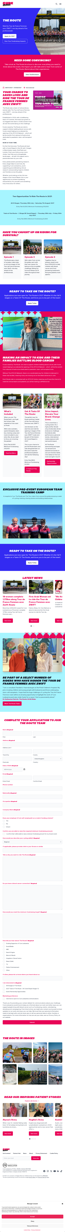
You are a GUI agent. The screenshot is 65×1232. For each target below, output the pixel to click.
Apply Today (32, 303)
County (35, 755)
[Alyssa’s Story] (15, 1110)
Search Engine (10, 952)
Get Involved (6, 1153)
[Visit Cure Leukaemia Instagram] (48, 1171)
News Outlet (10, 961)
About (31, 1153)
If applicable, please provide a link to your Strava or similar (23, 846)
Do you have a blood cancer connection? (20, 883)
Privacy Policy (32, 1177)
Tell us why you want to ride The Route (19, 855)
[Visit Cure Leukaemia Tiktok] (61, 1171)
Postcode (6, 762)
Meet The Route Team (12, 703)
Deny (32, 1221)
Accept (32, 1216)
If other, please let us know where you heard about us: (21, 974)
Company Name (11, 810)
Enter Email (6, 781)
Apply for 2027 (9, 36)
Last (34, 737)
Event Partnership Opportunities (15, 991)
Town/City (6, 755)
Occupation (10, 801)
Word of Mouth (10, 955)
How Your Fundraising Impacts (15, 41)
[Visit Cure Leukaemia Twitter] (51, 1171)
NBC (7, 949)
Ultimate (45, 1175)
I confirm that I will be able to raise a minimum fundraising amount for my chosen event (31, 834)
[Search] (56, 4)
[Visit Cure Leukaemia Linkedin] (58, 1171)
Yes (7, 821)
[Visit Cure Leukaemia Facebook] (44, 1171)
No (7, 824)
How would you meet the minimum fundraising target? (25, 912)
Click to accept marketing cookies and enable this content (47, 100)
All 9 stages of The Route (13, 985)
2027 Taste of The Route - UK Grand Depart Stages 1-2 (22, 988)
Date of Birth (10, 765)
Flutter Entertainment (12, 967)
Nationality (9, 793)
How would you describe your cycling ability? (21, 838)
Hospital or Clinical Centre (13, 958)
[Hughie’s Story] (41, 1110)
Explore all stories (31, 1101)
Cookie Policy (27, 1229)
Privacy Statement (35, 1229)
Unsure (8, 827)
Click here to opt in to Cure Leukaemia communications (22, 998)
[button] (62, 1204)
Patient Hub (16, 1153)
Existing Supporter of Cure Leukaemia (17, 943)
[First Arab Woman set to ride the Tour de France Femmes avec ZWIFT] (41, 587)
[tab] (31, 626)
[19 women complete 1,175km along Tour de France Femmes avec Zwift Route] (15, 587)
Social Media (9, 946)
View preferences (32, 1226)
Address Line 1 (7, 747)
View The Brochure (32, 74)
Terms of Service (42, 1177)
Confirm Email (37, 781)
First (4, 737)
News (24, 1153)
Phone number (8, 785)
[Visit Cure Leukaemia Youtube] (54, 1171)
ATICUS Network (39, 367)
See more (7, 620)
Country (35, 762)
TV (7, 964)
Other (8, 970)
